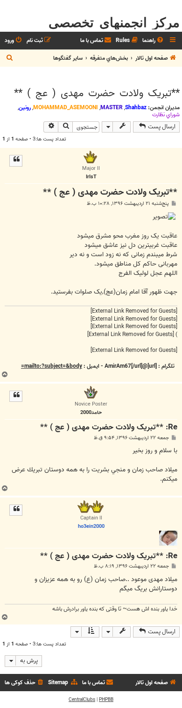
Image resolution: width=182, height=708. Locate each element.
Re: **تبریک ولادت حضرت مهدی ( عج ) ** (108, 428)
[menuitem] (153, 41)
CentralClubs (82, 699)
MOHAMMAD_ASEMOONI (65, 107)
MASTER (111, 107)
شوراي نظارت (166, 115)
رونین (25, 107)
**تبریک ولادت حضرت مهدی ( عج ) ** (97, 93)
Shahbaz (136, 107)
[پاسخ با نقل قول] (15, 160)
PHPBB (106, 699)
